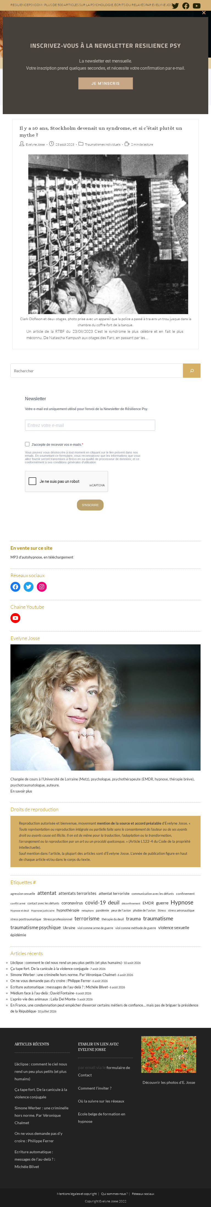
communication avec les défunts (153, 893)
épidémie (18, 934)
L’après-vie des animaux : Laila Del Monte (43, 999)
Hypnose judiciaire (42, 910)
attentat (46, 893)
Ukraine (69, 928)
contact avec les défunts (43, 903)
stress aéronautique (181, 910)
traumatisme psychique (35, 927)
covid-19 (95, 902)
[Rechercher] (192, 370)
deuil (114, 902)
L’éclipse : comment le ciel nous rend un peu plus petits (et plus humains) (66, 962)
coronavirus (72, 902)
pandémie (102, 910)
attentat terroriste (114, 893)
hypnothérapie (68, 910)
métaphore (88, 910)
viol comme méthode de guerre (135, 928)
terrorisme (86, 918)
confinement (185, 893)
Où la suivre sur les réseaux (101, 1101)
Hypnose (182, 902)
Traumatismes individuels (102, 144)
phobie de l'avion (144, 910)
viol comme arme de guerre (95, 928)
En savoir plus (21, 791)
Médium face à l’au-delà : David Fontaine (42, 993)
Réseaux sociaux (143, 1194)
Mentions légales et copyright (77, 1194)
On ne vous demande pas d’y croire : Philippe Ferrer (50, 980)
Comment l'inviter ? (95, 1088)
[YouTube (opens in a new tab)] (196, 5)
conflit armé (17, 903)
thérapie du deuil (113, 919)
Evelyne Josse (35, 144)
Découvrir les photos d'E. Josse (169, 1082)
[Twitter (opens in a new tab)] (175, 5)
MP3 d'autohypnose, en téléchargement (41, 557)
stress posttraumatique (25, 919)
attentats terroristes (77, 893)
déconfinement (131, 903)
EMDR (148, 903)
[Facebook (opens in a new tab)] (186, 5)
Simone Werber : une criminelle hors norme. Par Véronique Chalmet (63, 974)
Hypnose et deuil (19, 910)
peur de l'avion (121, 910)
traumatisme (158, 918)
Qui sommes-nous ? (114, 1194)
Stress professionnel (57, 919)
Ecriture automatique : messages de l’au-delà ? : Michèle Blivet (59, 987)
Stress (162, 910)
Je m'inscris (105, 83)
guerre (162, 902)
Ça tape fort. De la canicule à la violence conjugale (49, 968)
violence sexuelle (173, 927)
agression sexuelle (22, 893)
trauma (133, 918)
